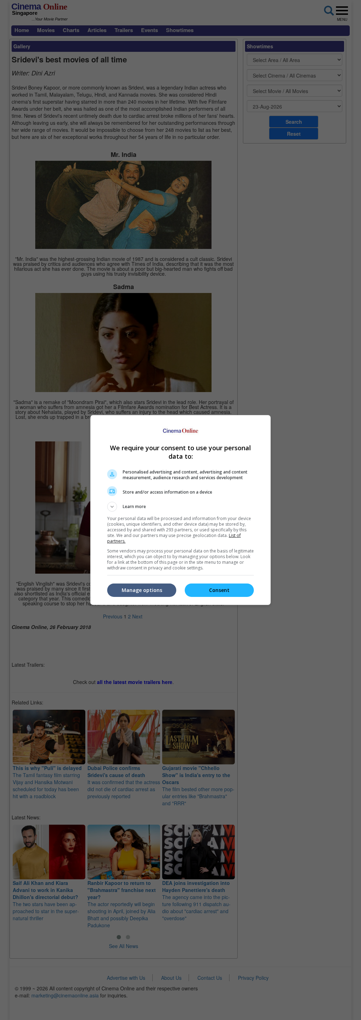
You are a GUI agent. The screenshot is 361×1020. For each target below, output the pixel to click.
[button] (180, 507)
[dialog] (180, 510)
